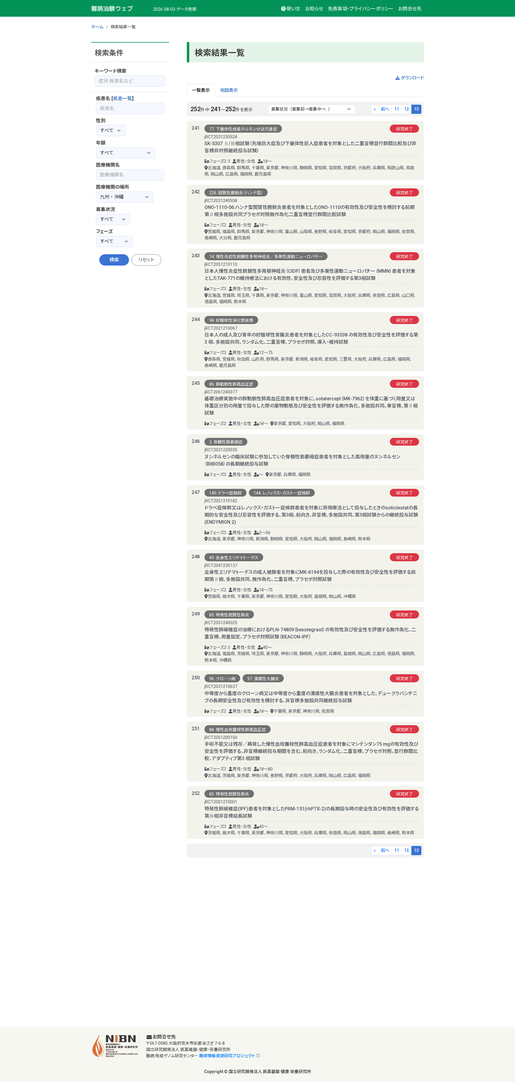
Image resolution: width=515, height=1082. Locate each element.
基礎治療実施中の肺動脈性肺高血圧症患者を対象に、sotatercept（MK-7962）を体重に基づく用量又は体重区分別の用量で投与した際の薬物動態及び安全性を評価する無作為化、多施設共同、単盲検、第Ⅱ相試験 (311, 406)
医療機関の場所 (112, 187)
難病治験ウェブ (112, 8)
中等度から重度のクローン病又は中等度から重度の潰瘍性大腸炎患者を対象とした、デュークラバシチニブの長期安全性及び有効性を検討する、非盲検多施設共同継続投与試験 (310, 697)
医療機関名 (108, 165)
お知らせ (314, 9)
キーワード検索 (110, 71)
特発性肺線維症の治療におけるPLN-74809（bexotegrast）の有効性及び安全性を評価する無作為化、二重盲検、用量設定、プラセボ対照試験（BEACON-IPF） (310, 633)
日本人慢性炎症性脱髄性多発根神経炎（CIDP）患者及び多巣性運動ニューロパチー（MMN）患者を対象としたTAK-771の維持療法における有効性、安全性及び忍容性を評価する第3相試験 (309, 274)
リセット (146, 260)
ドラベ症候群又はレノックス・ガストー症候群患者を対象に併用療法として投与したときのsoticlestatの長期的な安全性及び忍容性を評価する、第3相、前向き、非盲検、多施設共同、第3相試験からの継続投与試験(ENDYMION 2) (311, 515)
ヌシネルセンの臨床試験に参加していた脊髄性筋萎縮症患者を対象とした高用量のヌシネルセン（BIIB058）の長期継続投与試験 (302, 460)
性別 (101, 120)
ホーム (97, 26)
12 (406, 109)
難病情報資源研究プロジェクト (227, 1055)
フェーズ (104, 231)
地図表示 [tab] (229, 90)
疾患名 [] (115, 98)
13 (416, 109)
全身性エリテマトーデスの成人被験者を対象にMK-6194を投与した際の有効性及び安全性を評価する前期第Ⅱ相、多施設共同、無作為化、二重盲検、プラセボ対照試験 (310, 575)
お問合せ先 (409, 9)
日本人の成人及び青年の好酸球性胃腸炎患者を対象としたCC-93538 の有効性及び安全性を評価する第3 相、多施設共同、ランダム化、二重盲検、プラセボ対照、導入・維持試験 (311, 338)
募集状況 (105, 209)
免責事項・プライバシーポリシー (360, 9)
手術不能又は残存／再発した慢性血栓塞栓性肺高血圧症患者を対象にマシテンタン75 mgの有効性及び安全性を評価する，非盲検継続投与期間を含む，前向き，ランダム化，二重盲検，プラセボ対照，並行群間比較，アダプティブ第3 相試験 (311, 751)
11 (396, 109)
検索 (114, 260)
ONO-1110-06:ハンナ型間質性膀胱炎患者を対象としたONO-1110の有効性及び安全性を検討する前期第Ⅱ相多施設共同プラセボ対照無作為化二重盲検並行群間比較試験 (309, 210)
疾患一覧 (122, 98)
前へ (385, 109)
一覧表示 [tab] (201, 90)
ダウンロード (412, 77)
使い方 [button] (293, 9)
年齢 (101, 143)
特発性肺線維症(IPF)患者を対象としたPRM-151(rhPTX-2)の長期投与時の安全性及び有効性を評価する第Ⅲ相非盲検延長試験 (311, 812)
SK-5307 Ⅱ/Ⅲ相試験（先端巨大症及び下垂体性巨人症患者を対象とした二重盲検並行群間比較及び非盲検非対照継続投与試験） (310, 147)
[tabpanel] (305, 480)
